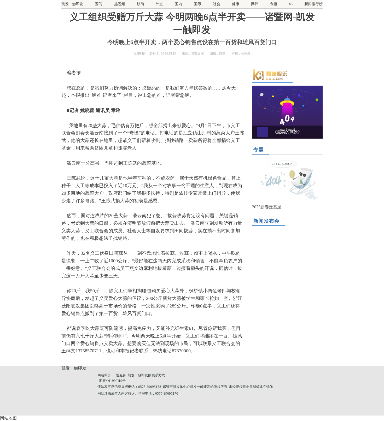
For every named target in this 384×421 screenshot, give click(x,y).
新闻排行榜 (313, 4)
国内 (178, 4)
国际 (197, 4)
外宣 (159, 4)
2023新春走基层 (266, 207)
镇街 (140, 4)
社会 (216, 4)
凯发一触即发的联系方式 (146, 375)
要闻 (98, 4)
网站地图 (8, 418)
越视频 (119, 4)
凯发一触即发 (72, 4)
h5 (291, 4)
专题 (273, 4)
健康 (235, 4)
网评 (254, 4)
